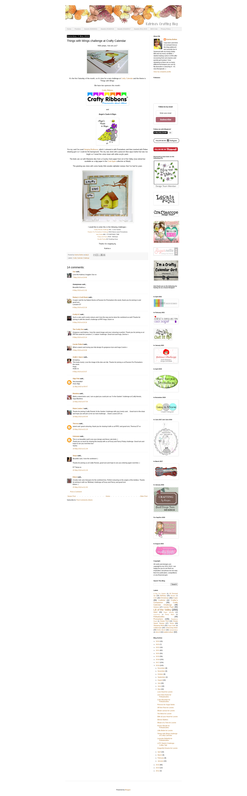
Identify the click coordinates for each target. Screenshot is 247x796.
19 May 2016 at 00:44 (80, 417)
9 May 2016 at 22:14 (80, 337)
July (159, 683)
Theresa (76, 423)
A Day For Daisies (159, 593)
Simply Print (164, 621)
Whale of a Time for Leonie (166, 723)
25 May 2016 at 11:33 (80, 487)
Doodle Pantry (102, 239)
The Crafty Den (78, 329)
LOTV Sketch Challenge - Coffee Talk (166, 744)
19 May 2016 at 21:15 (80, 429)
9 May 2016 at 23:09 (80, 350)
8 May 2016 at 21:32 (80, 290)
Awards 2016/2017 (124, 29)
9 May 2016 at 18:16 (80, 322)
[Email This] (94, 255)
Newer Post (72, 496)
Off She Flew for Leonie (165, 708)
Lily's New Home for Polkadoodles (164, 696)
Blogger (127, 790)
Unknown (76, 436)
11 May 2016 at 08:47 (80, 386)
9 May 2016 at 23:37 (80, 372)
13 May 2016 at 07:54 (80, 402)
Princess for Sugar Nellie (166, 705)
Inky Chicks (99, 234)
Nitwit (155, 612)
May (159, 689)
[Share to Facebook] (101, 255)
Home (69, 29)
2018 (158, 659)
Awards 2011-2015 (140, 29)
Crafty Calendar (127, 78)
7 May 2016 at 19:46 (80, 277)
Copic (175, 598)
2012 (158, 771)
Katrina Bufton (171, 39)
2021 (158, 650)
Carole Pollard (78, 344)
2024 (158, 641)
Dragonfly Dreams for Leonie (167, 748)
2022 (158, 647)
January (161, 761)
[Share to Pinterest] (104, 255)
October (161, 674)
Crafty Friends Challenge (101, 229)
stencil (158, 632)
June (159, 686)
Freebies (78, 29)
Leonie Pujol (168, 607)
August (160, 680)
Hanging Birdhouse (91, 149)
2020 (158, 653)
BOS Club (154, 29)
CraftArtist (161, 600)
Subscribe (165, 119)
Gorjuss (156, 607)
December (161, 668)
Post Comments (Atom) (84, 500)
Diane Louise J (78, 408)
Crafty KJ (76, 314)
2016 (158, 665)
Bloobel (173, 595)
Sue (74, 272)
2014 (158, 768)
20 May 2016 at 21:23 (80, 470)
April (159, 752)
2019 (158, 656)
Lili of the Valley (162, 609)
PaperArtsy (156, 614)
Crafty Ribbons (107, 90)
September (162, 677)
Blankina (76, 393)
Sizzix (172, 623)
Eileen (75, 477)
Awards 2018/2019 (107, 29)
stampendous (173, 630)
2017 (158, 662)
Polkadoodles (158, 617)
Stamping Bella (158, 625)
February (161, 758)
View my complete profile (162, 72)
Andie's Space (78, 357)
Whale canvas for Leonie (166, 711)
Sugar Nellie (172, 625)
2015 (158, 765)
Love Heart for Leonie (165, 692)
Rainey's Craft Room (80, 297)
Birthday (163, 596)
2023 (158, 644)
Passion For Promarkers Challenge (98, 232)
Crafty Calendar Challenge (81, 258)
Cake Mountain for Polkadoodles (163, 700)
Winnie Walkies (162, 720)
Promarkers (158, 619)
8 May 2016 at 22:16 (80, 307)
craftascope (157, 628)
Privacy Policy (166, 29)
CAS (155, 598)
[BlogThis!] (97, 255)
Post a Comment (76, 492)
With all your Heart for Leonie (167, 717)
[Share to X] (99, 255)
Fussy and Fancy (103, 236)
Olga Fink (76, 379)
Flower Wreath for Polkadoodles (163, 726)
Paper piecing (169, 612)
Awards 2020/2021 (90, 29)
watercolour (168, 632)
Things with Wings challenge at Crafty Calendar (167, 734)
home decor (161, 630)
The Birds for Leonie (164, 714)
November (161, 671)
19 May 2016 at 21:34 (80, 449)
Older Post (143, 496)
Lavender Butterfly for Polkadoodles (164, 739)
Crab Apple (112, 161)
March (160, 755)
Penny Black (169, 614)
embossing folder (172, 628)
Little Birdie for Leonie (165, 730)
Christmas (164, 598)
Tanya (75, 456)
